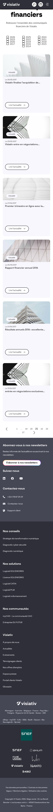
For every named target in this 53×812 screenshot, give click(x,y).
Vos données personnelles (16, 788)
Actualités (7, 649)
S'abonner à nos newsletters (21, 463)
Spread (17, 722)
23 (47, 429)
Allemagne (9, 711)
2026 (12, 37)
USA (44, 713)
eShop (5, 720)
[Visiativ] (14, 4)
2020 (12, 42)
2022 (28, 39)
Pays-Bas (43, 711)
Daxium (37, 720)
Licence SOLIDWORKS (13, 578)
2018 (43, 42)
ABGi (24, 720)
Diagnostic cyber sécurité (14, 545)
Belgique (27, 711)
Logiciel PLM (9, 590)
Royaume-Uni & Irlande (25, 713)
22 (42, 429)
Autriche (18, 711)
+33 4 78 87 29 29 (15, 497)
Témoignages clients (12, 661)
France (35, 711)
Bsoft (30, 720)
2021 (43, 39)
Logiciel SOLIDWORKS (13, 571)
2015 (43, 44)
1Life (19, 720)
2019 (28, 42)
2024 (43, 37)
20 (31, 429)
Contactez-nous (15, 504)
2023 (12, 39)
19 (26, 429)
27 (23, 432)
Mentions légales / (21, 791)
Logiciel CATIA (9, 584)
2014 (28, 46)
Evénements (8, 655)
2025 (28, 37)
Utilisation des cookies (38, 791)
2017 (12, 44)
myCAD (13, 720)
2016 (28, 44)
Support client (13, 511)
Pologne (10, 713)
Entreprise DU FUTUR (12, 622)
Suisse (38, 713)
